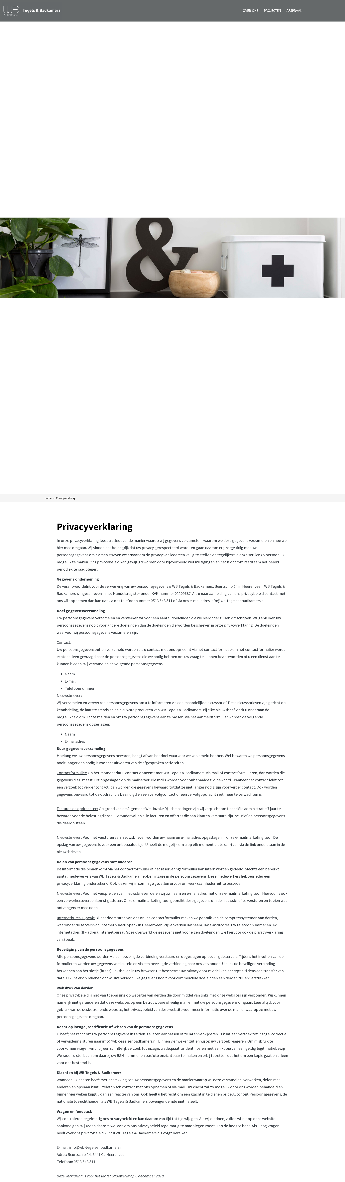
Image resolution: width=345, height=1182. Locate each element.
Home (48, 498)
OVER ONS (250, 11)
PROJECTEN (272, 11)
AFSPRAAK (294, 11)
